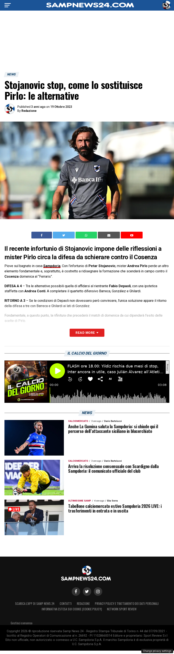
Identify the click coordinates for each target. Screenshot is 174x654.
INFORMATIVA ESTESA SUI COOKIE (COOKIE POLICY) (72, 609)
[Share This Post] (87, 235)
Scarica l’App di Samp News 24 (35, 603)
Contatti (66, 603)
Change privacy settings (157, 651)
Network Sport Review (121, 609)
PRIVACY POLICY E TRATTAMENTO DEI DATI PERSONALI (127, 603)
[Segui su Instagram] (98, 591)
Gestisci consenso (21, 623)
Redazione (28, 110)
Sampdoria (51, 266)
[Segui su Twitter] (87, 591)
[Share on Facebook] (42, 235)
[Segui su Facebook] (76, 591)
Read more (85, 333)
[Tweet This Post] (64, 235)
